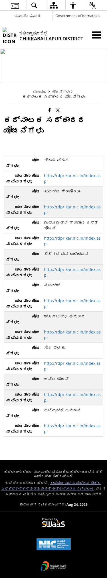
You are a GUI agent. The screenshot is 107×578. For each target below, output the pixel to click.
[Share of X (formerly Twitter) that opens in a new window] (57, 109)
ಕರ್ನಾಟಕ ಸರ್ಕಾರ (27, 15)
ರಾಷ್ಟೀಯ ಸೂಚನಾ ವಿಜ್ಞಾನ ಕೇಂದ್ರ (75, 482)
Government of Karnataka (77, 15)
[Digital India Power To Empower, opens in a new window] (53, 567)
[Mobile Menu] (97, 35)
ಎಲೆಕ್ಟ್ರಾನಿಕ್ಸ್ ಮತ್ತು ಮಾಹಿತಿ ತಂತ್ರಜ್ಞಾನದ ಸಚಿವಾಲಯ (47, 488)
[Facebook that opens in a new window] (49, 109)
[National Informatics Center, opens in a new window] (53, 545)
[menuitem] (14, 5)
